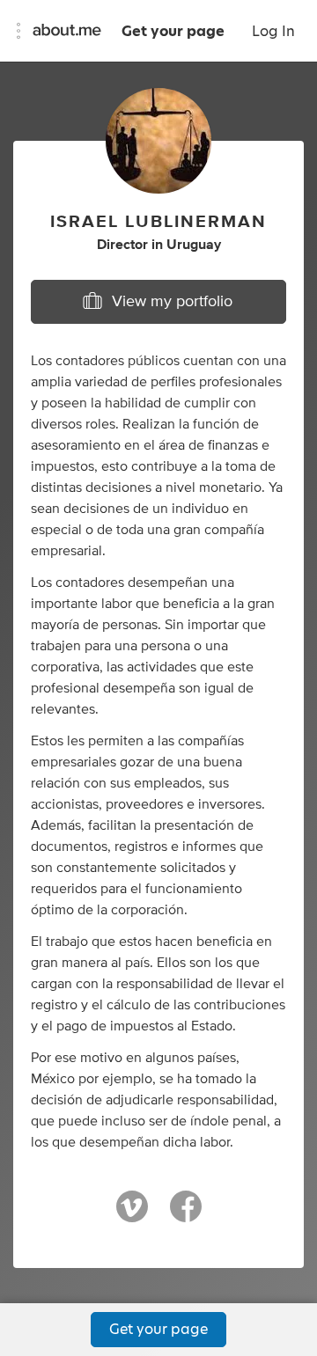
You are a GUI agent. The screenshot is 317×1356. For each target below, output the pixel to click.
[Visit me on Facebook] (186, 1214)
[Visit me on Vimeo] (132, 1214)
